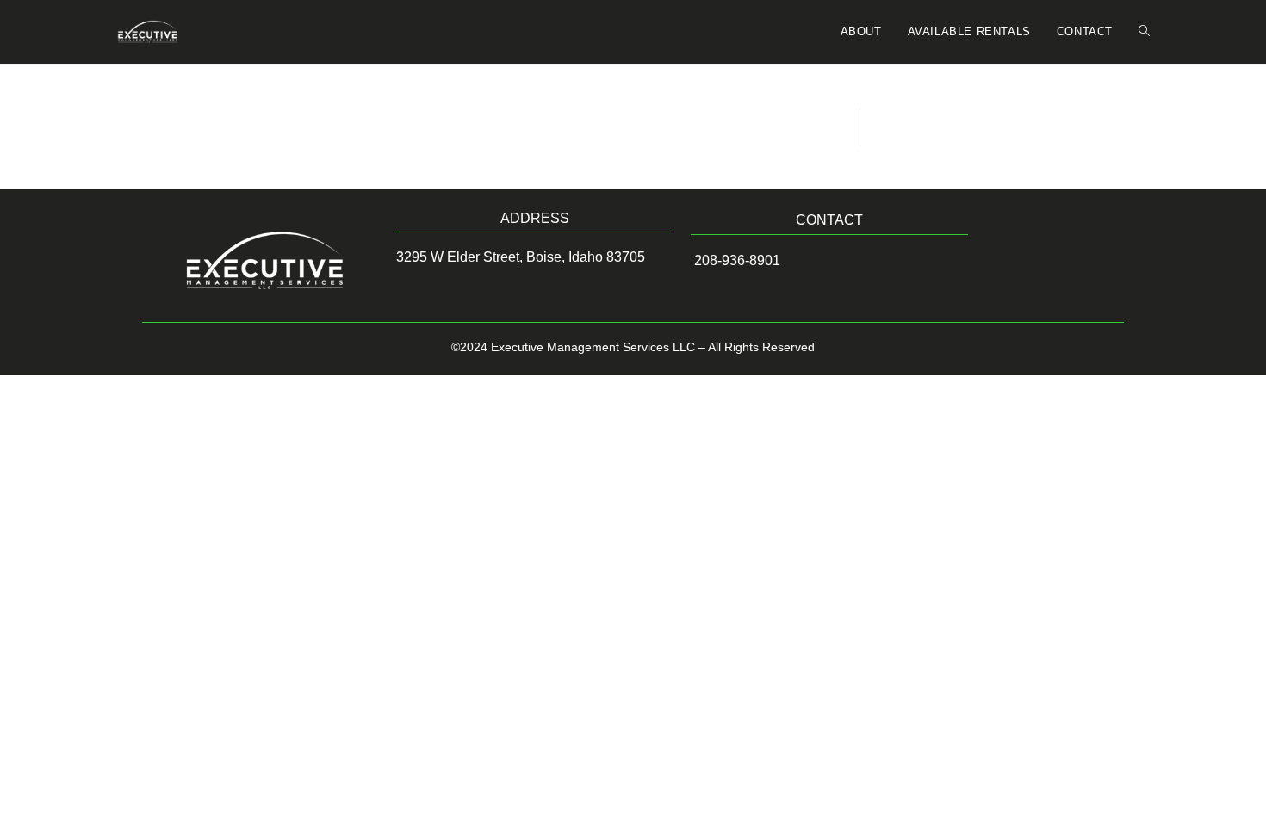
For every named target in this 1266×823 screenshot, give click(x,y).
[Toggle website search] (1144, 32)
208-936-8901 (735, 260)
